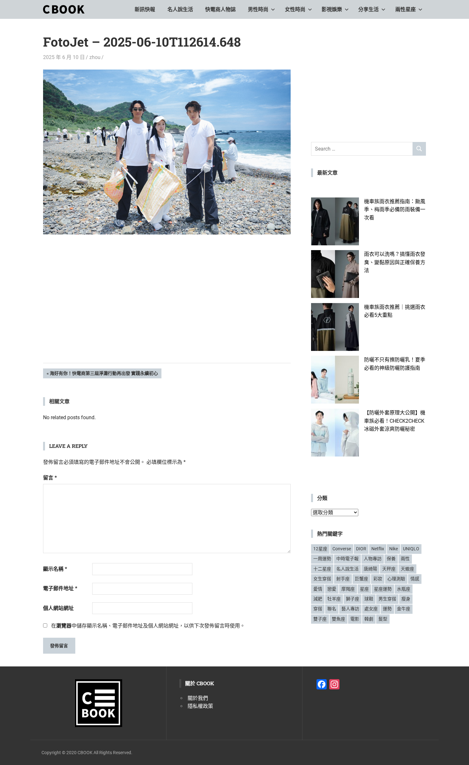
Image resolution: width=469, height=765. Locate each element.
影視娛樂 (332, 9)
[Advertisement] (167, 308)
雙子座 (320, 618)
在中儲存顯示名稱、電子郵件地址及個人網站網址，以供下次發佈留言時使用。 (148, 626)
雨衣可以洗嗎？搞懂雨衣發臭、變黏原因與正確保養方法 (394, 262)
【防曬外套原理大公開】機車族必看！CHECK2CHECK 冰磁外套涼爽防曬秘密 (394, 421)
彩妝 (377, 578)
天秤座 (389, 568)
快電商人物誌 (220, 9)
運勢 (387, 608)
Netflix (377, 548)
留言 (50, 478)
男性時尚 (258, 9)
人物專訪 (373, 558)
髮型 (382, 618)
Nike (393, 548)
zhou (94, 57)
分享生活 (368, 9)
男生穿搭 (387, 598)
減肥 (317, 598)
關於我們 (198, 698)
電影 (354, 618)
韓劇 (368, 618)
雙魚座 (338, 618)
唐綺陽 (370, 568)
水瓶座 (403, 588)
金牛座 (403, 608)
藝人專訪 (350, 608)
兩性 (405, 558)
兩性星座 (405, 9)
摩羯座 (348, 588)
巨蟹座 (361, 578)
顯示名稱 (55, 569)
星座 (364, 588)
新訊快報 (145, 9)
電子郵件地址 (60, 588)
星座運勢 (383, 588)
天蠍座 (407, 568)
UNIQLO (411, 548)
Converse (341, 548)
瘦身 (405, 598)
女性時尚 (295, 9)
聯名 (331, 608)
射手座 (343, 578)
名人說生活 (180, 9)
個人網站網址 (58, 608)
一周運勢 (322, 558)
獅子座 (352, 598)
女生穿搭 (322, 578)
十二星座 (322, 568)
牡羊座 (334, 598)
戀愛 (331, 588)
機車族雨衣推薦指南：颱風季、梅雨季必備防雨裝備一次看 (394, 209)
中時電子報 (347, 558)
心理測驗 (396, 578)
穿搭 (317, 608)
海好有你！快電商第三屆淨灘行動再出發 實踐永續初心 (103, 374)
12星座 (320, 548)
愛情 (317, 588)
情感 (414, 578)
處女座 (371, 608)
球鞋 (368, 598)
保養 (391, 558)
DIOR (361, 548)
